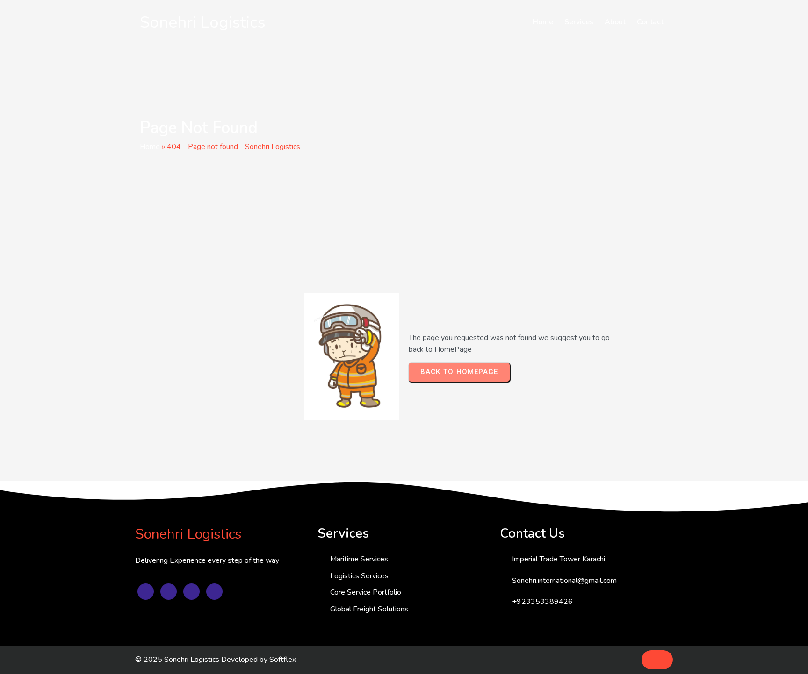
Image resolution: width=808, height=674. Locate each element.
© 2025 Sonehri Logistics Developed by (202, 659)
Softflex (282, 659)
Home (150, 147)
